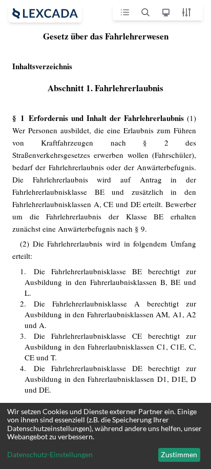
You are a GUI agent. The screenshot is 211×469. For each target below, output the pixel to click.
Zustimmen (179, 454)
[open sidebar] (45, 13)
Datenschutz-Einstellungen (50, 455)
